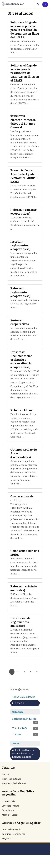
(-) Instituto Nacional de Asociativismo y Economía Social (26, 754)
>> (37, 671)
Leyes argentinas (10, 806)
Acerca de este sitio (11, 829)
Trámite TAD (24, 729)
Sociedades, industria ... (24, 721)
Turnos (5, 774)
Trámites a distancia (11, 779)
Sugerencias (8, 838)
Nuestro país (8, 801)
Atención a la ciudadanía (14, 783)
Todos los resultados (23, 697)
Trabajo (24, 735)
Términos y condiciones (13, 834)
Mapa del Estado (10, 815)
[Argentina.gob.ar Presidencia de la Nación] (13, 4)
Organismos (8, 810)
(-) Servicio (26, 703)
